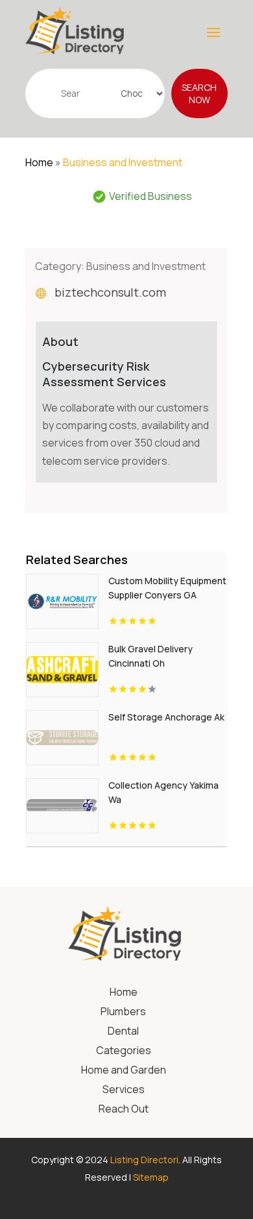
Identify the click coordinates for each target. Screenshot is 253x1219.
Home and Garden (123, 1071)
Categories (123, 1051)
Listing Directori (144, 1159)
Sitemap (151, 1177)
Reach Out (124, 1110)
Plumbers (123, 1012)
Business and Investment (122, 162)
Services (123, 1090)
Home (39, 162)
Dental (123, 1032)
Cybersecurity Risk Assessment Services (104, 373)
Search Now (199, 93)
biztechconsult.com (110, 292)
